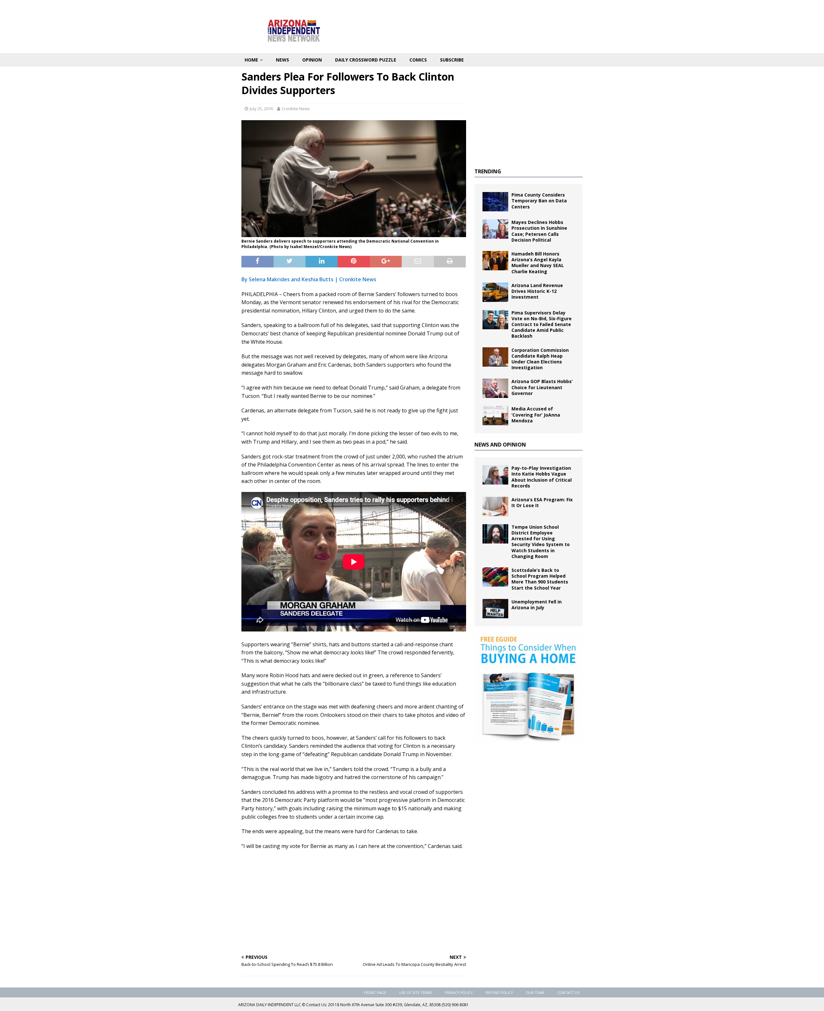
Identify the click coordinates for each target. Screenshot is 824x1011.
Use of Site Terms (415, 992)
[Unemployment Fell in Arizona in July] (495, 608)
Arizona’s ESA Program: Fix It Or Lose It (542, 502)
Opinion (312, 60)
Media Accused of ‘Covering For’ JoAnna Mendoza (535, 414)
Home (251, 60)
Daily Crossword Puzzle (365, 60)
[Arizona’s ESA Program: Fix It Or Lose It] (495, 506)
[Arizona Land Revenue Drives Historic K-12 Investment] (495, 292)
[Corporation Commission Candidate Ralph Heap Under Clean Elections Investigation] (495, 357)
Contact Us (568, 992)
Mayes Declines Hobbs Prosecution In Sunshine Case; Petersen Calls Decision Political (539, 231)
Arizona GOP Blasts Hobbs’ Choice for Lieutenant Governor (542, 387)
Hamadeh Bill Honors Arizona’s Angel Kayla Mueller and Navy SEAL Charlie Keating (537, 262)
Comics (418, 60)
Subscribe (452, 60)
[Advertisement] (353, 902)
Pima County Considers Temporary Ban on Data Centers (539, 200)
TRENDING (487, 171)
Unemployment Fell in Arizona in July (536, 605)
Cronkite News (296, 108)
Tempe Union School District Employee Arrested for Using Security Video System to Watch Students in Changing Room (540, 541)
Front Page (375, 992)
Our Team (535, 992)
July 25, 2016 (261, 108)
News (282, 60)
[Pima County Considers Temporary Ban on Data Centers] (495, 201)
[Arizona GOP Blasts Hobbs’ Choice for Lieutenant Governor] (495, 388)
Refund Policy (499, 992)
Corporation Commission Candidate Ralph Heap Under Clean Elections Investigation (540, 359)
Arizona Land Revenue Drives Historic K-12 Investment (537, 291)
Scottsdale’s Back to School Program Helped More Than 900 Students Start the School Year (539, 579)
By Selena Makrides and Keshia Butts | (290, 279)
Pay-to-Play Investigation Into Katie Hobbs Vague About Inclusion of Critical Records (541, 477)
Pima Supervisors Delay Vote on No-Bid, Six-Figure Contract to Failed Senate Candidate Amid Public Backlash (541, 324)
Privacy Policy (459, 992)
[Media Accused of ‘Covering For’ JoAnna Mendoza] (495, 415)
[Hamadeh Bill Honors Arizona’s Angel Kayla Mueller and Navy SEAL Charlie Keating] (495, 260)
